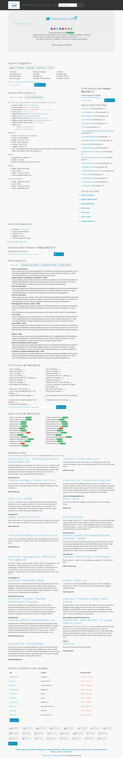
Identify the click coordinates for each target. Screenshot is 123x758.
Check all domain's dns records (17, 242)
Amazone (42, 68)
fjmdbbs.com (13, 706)
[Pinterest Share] (63, 29)
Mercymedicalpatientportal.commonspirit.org (97, 131)
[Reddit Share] (68, 29)
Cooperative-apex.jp (89, 148)
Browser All (14, 720)
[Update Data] (34, 93)
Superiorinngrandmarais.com (91, 171)
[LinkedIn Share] (60, 29)
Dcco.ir (84, 127)
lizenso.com (12, 715)
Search (80, 5)
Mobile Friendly (65, 265)
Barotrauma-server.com (90, 163)
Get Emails (110, 100)
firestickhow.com (14, 689)
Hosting (50, 5)
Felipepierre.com (87, 167)
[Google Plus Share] (54, 29)
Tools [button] (55, 5)
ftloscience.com (13, 677)
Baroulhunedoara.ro (88, 178)
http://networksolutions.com (30, 116)
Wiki (51, 68)
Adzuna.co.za (86, 186)
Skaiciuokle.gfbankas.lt (89, 137)
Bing (13, 68)
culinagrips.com (13, 702)
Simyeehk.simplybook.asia (90, 140)
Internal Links (14, 265)
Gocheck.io (85, 144)
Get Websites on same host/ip (18, 254)
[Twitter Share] (57, 29)
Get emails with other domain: (91, 97)
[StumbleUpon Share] (65, 29)
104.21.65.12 (24, 229)
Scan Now (59, 254)
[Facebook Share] (52, 29)
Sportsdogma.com (88, 116)
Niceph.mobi (86, 174)
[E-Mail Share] (71, 29)
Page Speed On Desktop (30, 265)
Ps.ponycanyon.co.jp (88, 182)
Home (16, 23)
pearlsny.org (13, 685)
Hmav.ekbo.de (87, 120)
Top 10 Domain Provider (34, 97)
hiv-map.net (12, 698)
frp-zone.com (13, 694)
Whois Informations (16, 97)
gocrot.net (12, 681)
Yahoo (22, 68)
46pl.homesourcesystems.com (92, 151)
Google (31, 68)
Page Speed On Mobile (49, 265)
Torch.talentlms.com (88, 112)
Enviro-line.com (25, 23)
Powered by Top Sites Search (52, 755)
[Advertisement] (43, 204)
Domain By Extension (40, 5)
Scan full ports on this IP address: (19, 407)
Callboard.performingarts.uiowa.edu (94, 157)
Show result (41, 85)
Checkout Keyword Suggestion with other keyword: (25, 82)
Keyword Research (27, 5)
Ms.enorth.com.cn (88, 123)
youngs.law (12, 710)
